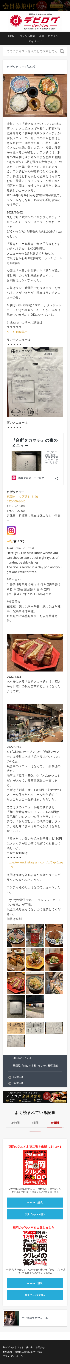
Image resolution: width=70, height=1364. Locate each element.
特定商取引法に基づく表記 (28, 1351)
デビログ (9, 1347)
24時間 (15, 1122)
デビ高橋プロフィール (35, 1318)
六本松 (33, 1065)
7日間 (35, 1122)
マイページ (35, 41)
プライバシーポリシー (14, 1356)
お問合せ (40, 1347)
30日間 (55, 1122)
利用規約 (7, 1351)
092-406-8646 (16, 501)
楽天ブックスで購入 (35, 1214)
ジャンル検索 (27, 36)
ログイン (53, 36)
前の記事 (18, 1077)
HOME (12, 36)
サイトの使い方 (25, 1347)
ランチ (42, 1065)
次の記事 (18, 1083)
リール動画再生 (17, 332)
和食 (24, 1065)
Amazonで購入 (35, 1202)
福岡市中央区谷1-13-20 (22, 497)
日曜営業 (52, 1065)
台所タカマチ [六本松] (21, 67)
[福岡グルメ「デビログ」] (35, 21)
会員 (41, 36)
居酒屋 (17, 1065)
